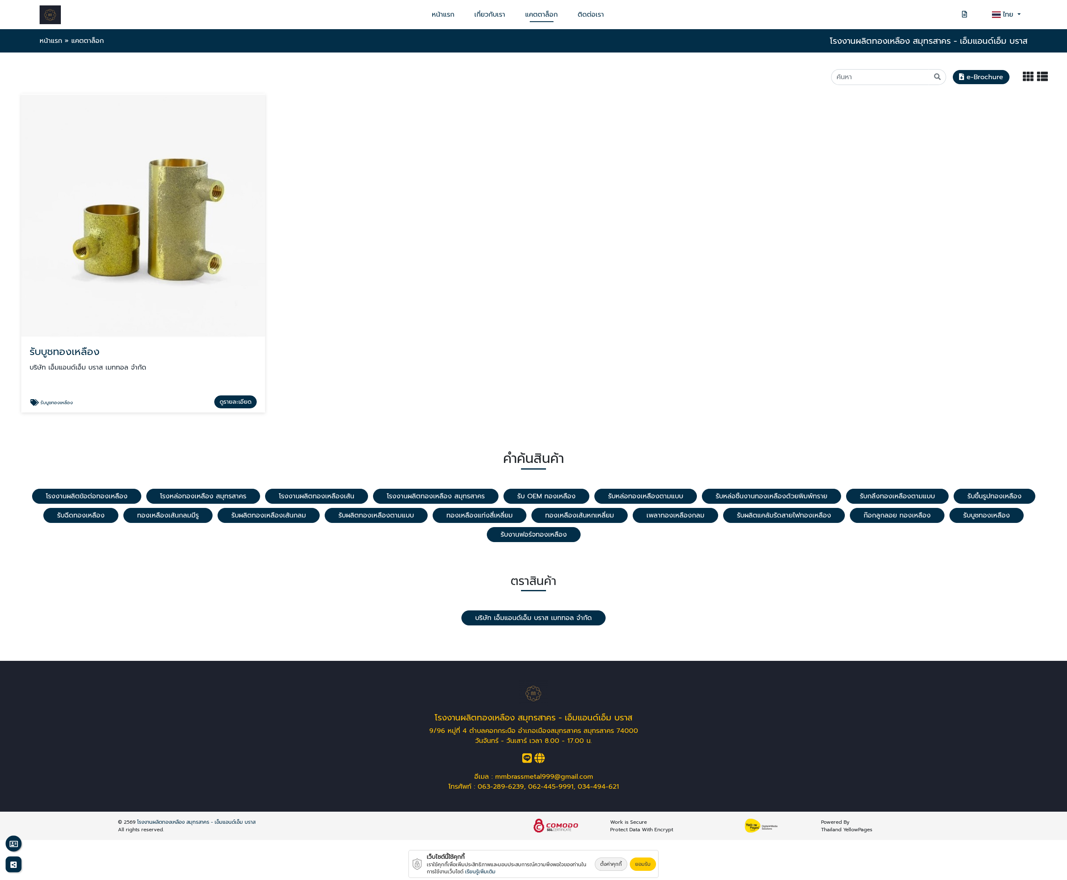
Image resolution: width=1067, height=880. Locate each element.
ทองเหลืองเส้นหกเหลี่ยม (579, 515)
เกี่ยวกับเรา (489, 15)
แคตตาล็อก (541, 15)
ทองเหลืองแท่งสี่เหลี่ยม (479, 515)
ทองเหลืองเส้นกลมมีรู (168, 515)
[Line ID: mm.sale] (527, 760)
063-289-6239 (501, 787)
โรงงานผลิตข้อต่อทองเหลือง (87, 496)
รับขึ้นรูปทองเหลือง (994, 496)
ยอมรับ (643, 864)
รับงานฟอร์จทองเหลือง (534, 535)
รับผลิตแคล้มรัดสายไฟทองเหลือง (784, 515)
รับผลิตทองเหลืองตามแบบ (376, 515)
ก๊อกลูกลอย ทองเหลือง (897, 515)
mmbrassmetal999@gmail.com (544, 777)
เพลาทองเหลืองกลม (675, 515)
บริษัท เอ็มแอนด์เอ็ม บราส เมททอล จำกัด (533, 618)
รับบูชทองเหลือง (986, 515)
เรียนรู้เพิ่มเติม (480, 871)
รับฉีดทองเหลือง (81, 515)
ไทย (1009, 15)
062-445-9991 (551, 787)
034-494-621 (598, 787)
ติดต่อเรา (591, 15)
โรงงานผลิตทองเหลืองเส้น (316, 496)
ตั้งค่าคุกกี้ (611, 864)
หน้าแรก (443, 15)
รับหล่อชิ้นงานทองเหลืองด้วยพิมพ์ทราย (771, 496)
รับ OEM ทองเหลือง (546, 496)
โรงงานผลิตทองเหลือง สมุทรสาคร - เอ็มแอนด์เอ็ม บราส (196, 822)
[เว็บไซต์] (539, 760)
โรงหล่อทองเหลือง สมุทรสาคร (203, 496)
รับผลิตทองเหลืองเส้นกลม (268, 515)
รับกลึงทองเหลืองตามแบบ (897, 496)
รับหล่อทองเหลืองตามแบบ (645, 496)
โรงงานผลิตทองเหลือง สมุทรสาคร (436, 496)
